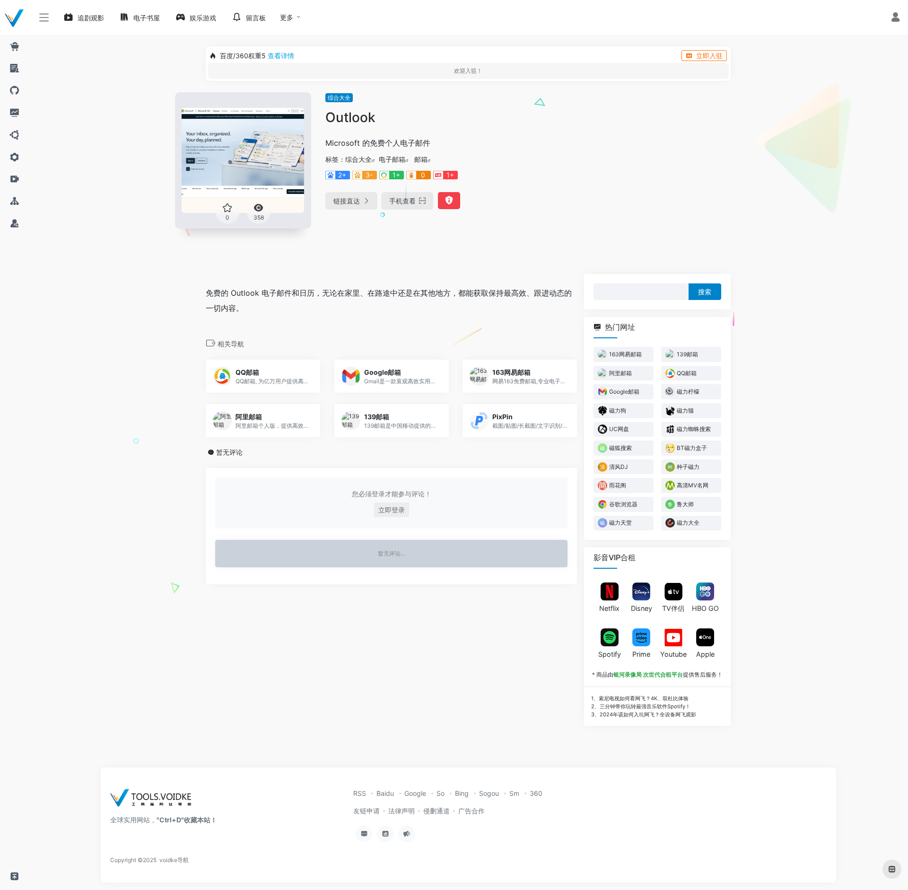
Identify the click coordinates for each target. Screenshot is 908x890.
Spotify (609, 654)
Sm (514, 793)
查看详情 (281, 56)
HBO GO (705, 608)
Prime (641, 654)
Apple (705, 654)
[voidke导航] (154, 801)
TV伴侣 (673, 608)
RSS (359, 793)
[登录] (895, 18)
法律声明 (401, 811)
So (441, 793)
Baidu (385, 793)
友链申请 (366, 811)
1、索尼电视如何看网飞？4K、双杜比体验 (640, 698)
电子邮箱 (392, 159)
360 (536, 793)
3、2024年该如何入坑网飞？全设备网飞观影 (643, 714)
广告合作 (471, 811)
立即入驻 (709, 56)
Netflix (609, 608)
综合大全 (339, 97)
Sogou (489, 793)
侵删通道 (436, 811)
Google (415, 793)
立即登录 (391, 510)
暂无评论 (229, 452)
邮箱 (421, 159)
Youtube (673, 654)
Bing (462, 793)
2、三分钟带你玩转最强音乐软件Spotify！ (640, 706)
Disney (641, 608)
